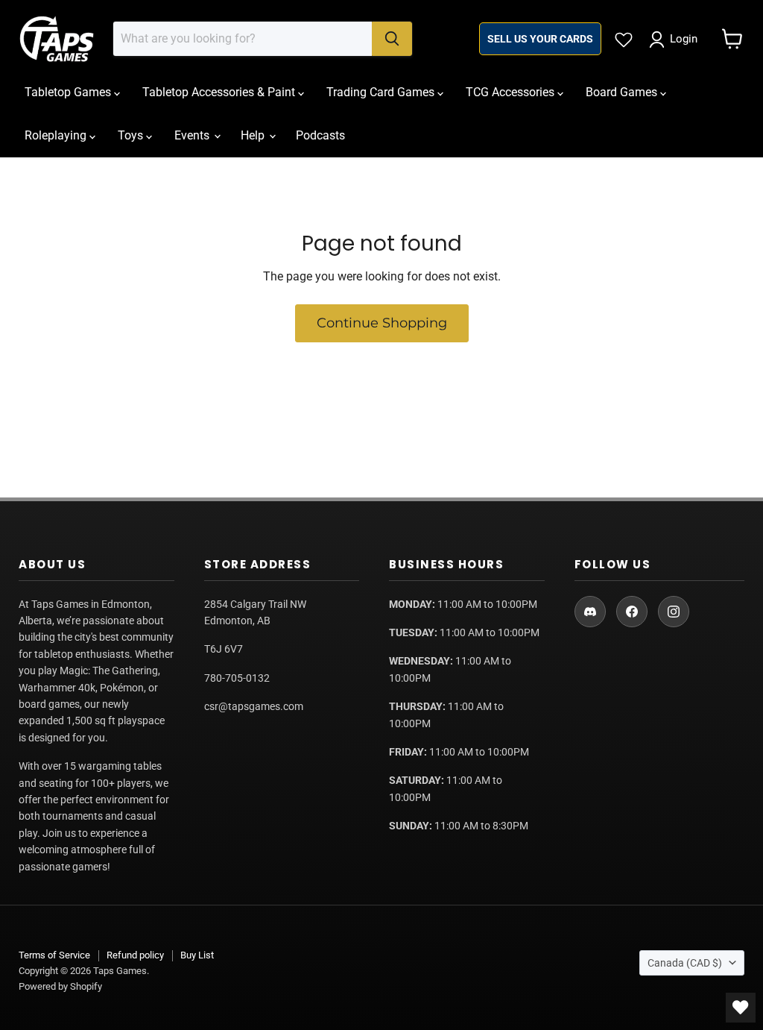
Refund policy (135, 955)
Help (254, 135)
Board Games (623, 92)
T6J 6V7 (223, 649)
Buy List (197, 955)
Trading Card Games (381, 92)
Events (193, 135)
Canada (685, 963)
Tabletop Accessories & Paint (220, 92)
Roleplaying (57, 135)
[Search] (392, 39)
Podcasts (320, 135)
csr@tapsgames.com (253, 706)
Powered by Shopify (60, 986)
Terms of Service (54, 955)
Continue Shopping (382, 323)
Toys (132, 135)
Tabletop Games (69, 92)
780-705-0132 (237, 678)
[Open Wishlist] (741, 1008)
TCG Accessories (511, 92)
